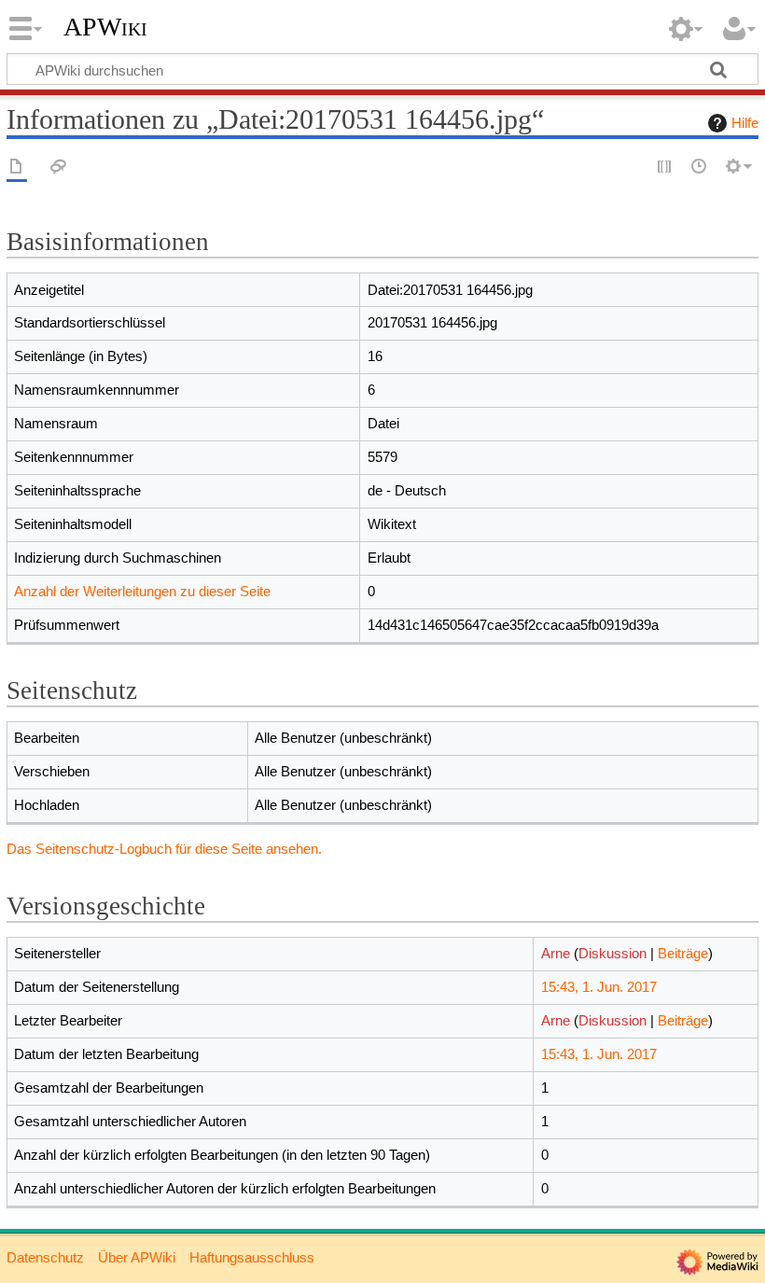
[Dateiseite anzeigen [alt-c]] (17, 167)
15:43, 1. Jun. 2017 (599, 987)
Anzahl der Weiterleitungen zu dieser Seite (142, 591)
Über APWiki (136, 1257)
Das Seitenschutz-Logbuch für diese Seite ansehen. (164, 849)
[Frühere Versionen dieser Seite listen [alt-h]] (699, 167)
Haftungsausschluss (251, 1257)
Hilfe (744, 123)
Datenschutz (45, 1257)
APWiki (105, 27)
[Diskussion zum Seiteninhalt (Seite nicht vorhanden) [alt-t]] (59, 167)
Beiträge (683, 953)
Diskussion (612, 953)
